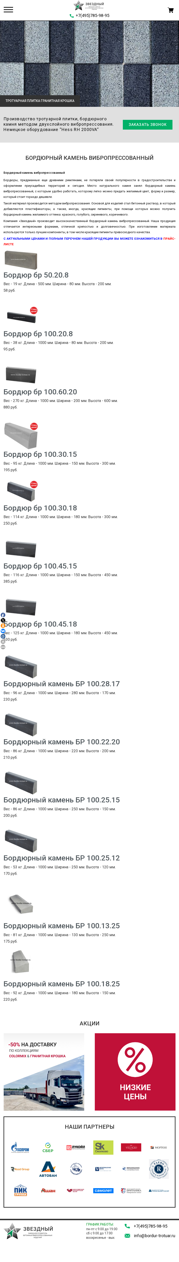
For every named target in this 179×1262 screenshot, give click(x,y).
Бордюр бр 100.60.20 (40, 391)
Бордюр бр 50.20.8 (36, 275)
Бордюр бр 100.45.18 (40, 624)
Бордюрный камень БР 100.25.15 (61, 799)
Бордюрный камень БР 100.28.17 (61, 683)
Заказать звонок (148, 124)
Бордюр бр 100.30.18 (40, 507)
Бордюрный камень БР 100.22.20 (61, 741)
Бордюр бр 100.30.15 (40, 454)
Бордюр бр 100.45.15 (40, 566)
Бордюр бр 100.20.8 (38, 333)
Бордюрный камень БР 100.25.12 (61, 857)
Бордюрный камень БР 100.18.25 (61, 983)
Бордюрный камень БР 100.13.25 (61, 925)
